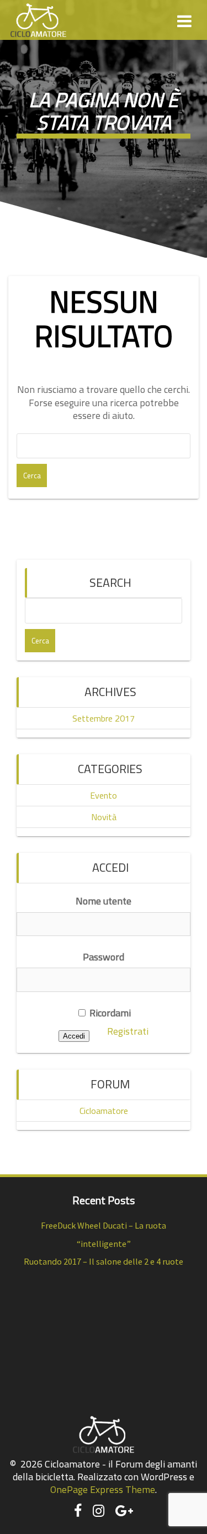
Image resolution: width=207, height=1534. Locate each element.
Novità (103, 817)
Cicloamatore (103, 1110)
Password (103, 956)
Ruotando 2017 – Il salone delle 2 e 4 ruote (103, 1261)
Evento (103, 795)
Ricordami (109, 1012)
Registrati (127, 1031)
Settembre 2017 (103, 718)
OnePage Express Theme (102, 1489)
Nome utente (103, 900)
